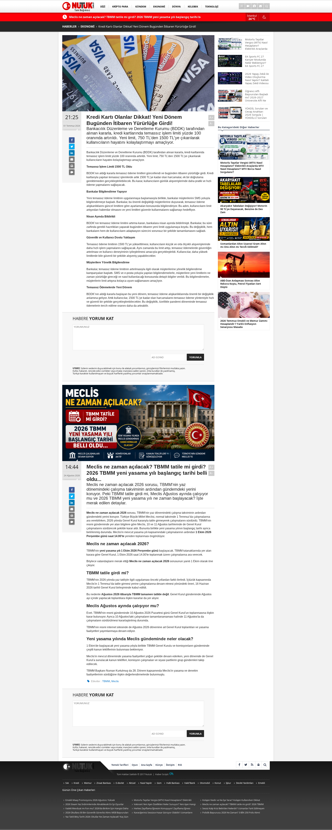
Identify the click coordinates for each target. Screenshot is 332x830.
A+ (211, 117)
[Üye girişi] (258, 764)
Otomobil (205, 782)
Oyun (135, 764)
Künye (159, 764)
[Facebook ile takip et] (239, 764)
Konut (218, 782)
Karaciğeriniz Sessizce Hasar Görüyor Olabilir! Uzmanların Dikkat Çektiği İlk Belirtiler (161, 813)
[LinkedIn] (72, 153)
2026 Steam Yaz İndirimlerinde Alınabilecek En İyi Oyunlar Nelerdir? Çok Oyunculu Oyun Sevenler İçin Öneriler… (93, 804)
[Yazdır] (72, 165)
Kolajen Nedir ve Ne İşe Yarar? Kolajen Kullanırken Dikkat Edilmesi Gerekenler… (229, 800)
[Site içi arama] (267, 6)
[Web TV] (248, 6)
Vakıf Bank (189, 782)
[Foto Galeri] (254, 6)
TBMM (106, 681)
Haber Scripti (161, 774)
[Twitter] (72, 146)
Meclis (115, 681)
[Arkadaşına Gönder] (72, 159)
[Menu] (242, 6)
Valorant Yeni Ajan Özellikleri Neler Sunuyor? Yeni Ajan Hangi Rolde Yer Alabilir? (163, 804)
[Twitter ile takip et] (245, 764)
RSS (180, 764)
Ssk (67, 782)
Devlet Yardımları (244, 782)
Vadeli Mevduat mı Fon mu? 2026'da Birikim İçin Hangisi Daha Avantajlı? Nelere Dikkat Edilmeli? (95, 808)
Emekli (261, 782)
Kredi (76, 782)
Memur (88, 782)
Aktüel (132, 782)
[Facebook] (72, 140)
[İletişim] (260, 6)
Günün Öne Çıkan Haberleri (78, 790)
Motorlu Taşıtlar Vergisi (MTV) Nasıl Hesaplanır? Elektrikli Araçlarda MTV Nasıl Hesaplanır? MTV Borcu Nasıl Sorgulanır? (162, 800)
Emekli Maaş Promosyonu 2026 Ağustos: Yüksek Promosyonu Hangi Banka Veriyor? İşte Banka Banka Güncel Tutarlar (93, 800)
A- (211, 123)
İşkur (228, 782)
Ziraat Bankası (103, 782)
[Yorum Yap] (72, 172)
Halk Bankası (172, 782)
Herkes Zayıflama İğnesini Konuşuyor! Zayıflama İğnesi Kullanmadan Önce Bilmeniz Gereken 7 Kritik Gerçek (160, 808)
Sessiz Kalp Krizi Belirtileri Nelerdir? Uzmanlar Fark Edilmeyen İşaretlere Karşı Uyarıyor (231, 808)
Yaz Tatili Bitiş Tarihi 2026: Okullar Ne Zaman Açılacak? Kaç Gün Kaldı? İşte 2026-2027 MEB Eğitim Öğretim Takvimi (95, 817)
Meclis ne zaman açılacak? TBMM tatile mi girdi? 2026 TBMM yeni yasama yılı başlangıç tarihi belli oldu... (231, 804)
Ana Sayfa (146, 764)
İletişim (170, 764)
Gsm (159, 782)
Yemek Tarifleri (119, 764)
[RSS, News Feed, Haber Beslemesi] (252, 764)
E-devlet (120, 782)
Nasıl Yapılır (146, 782)
